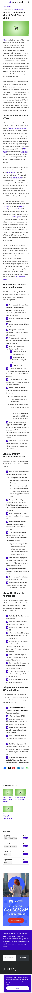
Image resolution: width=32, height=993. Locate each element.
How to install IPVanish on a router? (7, 799)
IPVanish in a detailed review (17, 128)
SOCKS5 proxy (16, 217)
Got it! (17, 988)
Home (4, 6)
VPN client (25, 151)
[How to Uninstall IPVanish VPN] (8, 809)
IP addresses (11, 172)
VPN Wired (16, 2)
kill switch (7, 206)
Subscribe (23, 957)
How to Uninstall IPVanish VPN (7, 816)
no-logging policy (16, 178)
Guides (9, 6)
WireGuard (18, 209)
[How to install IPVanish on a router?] (8, 792)
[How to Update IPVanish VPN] (20, 792)
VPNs (4, 40)
